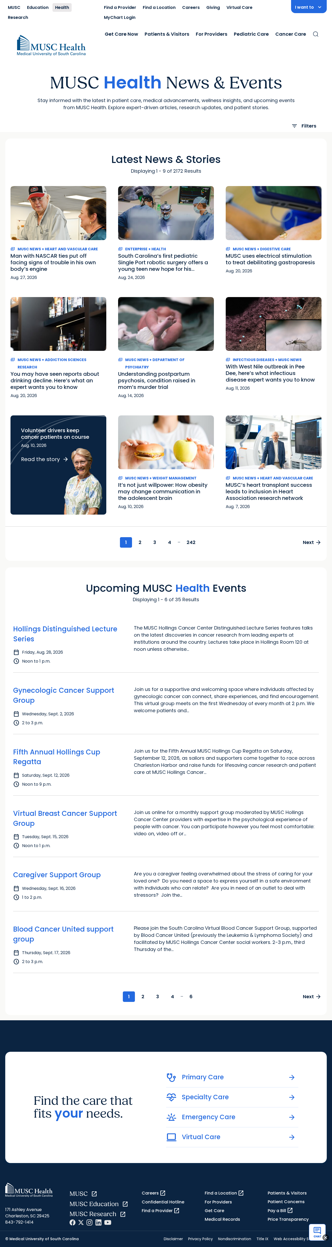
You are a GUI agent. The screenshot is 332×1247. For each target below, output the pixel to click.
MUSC (14, 7)
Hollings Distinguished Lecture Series (65, 634)
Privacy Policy (200, 1238)
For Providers (211, 34)
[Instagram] (89, 1222)
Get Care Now (121, 34)
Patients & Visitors (167, 34)
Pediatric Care (251, 34)
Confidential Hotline (163, 1202)
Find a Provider (120, 7)
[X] (81, 1222)
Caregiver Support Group (57, 875)
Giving (213, 7)
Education (38, 7)
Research (18, 17)
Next (312, 542)
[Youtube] (107, 1222)
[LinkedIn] (98, 1222)
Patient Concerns (286, 1202)
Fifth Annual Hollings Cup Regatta (56, 757)
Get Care (214, 1211)
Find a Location (159, 7)
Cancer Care (290, 34)
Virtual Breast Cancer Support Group (65, 818)
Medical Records (222, 1219)
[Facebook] (73, 1222)
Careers (191, 7)
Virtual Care (239, 7)
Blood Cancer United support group (63, 934)
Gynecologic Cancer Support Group (63, 695)
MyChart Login (119, 17)
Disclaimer (173, 1238)
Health (62, 7)
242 (191, 542)
